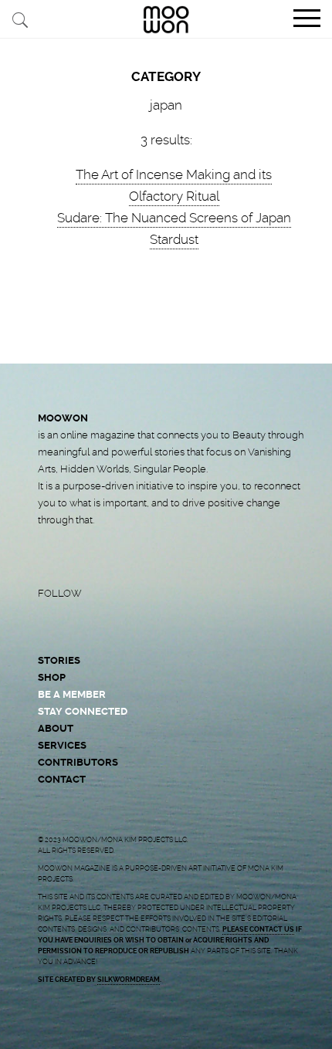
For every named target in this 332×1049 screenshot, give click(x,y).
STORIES (59, 660)
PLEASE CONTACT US (258, 929)
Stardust (174, 239)
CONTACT (62, 779)
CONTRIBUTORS (78, 762)
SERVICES (62, 745)
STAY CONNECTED (82, 711)
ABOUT (55, 728)
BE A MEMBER (72, 694)
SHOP (52, 677)
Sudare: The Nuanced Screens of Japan (174, 217)
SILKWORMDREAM (128, 979)
